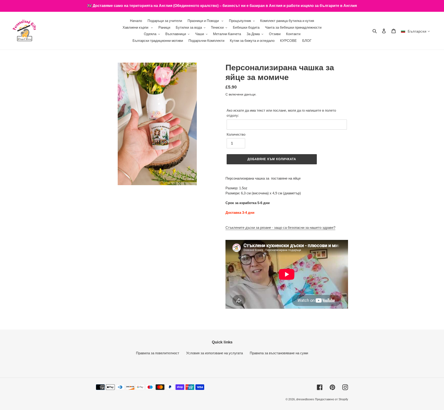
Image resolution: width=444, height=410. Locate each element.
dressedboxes (305, 399)
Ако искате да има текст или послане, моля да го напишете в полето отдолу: (281, 113)
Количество (236, 134)
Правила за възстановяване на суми (279, 353)
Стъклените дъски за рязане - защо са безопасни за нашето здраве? (280, 227)
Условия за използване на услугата (214, 353)
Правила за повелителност (157, 353)
